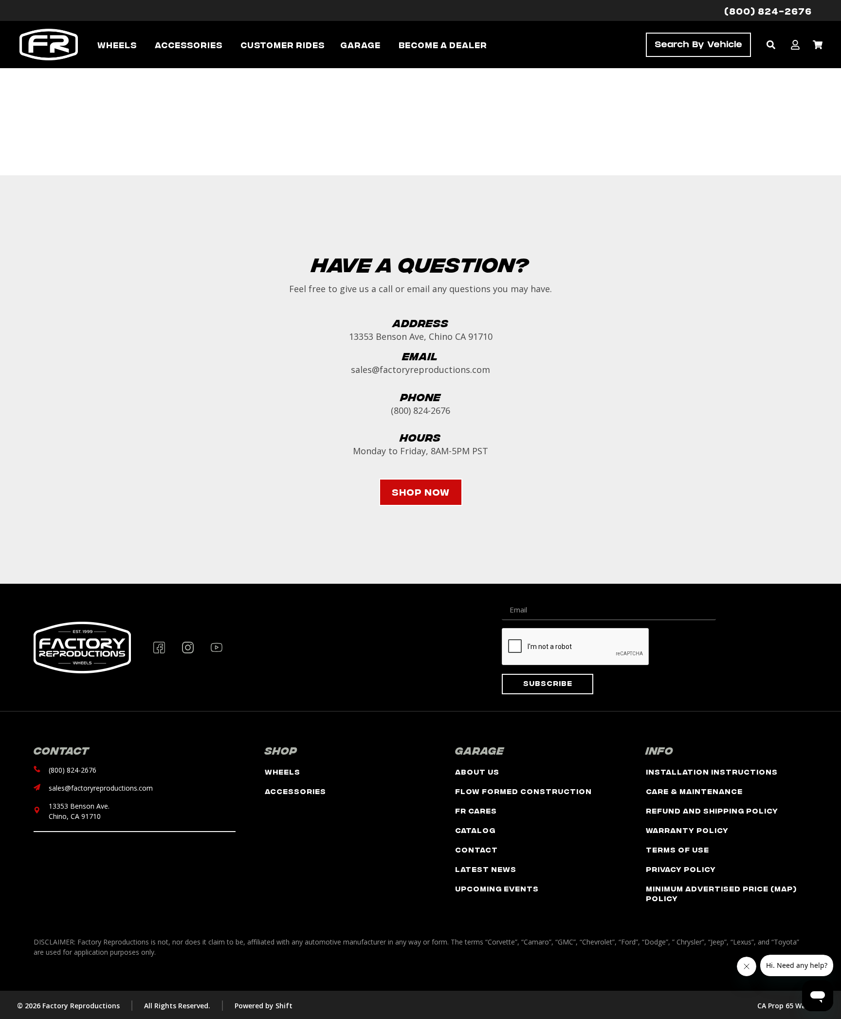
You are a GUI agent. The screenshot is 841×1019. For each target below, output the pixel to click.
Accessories (295, 791)
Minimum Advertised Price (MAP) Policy (721, 893)
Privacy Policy (681, 869)
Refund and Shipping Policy (712, 810)
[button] (771, 45)
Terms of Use (677, 849)
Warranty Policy (687, 830)
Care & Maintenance (694, 791)
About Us (477, 771)
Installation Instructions (712, 771)
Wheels (282, 771)
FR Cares (476, 810)
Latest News (485, 869)
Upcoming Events (497, 888)
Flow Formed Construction (523, 791)
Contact (476, 849)
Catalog (475, 830)
